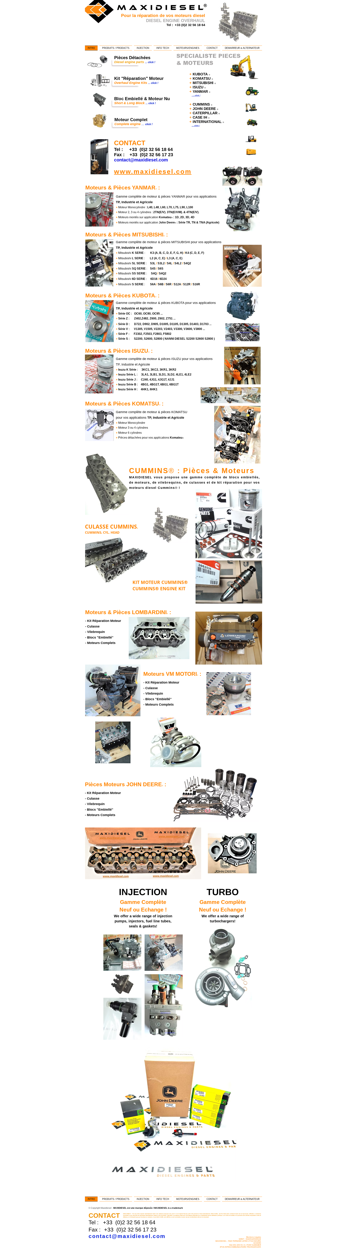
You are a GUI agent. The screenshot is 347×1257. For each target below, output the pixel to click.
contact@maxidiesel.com (127, 1236)
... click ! (196, 95)
